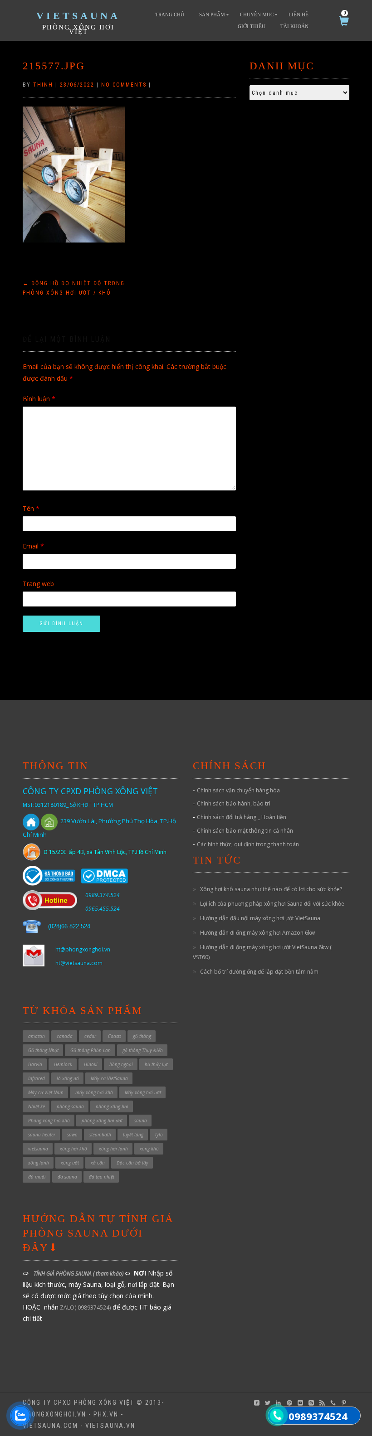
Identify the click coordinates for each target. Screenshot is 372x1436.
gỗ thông (142, 1036)
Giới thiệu (251, 26)
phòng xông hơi (112, 1106)
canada (65, 1036)
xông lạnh (38, 1162)
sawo (72, 1134)
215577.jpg (54, 66)
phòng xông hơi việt (78, 29)
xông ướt (70, 1162)
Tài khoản (294, 26)
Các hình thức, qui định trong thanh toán (248, 844)
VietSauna (78, 15)
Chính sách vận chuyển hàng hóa (238, 790)
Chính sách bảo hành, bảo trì (233, 803)
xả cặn (98, 1162)
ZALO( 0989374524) (85, 1307)
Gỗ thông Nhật (43, 1050)
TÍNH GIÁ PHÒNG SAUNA (63, 1273)
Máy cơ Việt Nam (46, 1092)
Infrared (36, 1078)
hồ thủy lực (156, 1064)
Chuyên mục (257, 14)
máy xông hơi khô (94, 1092)
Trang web (38, 583)
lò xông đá (68, 1078)
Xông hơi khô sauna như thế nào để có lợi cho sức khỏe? (271, 889)
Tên (31, 508)
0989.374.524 (102, 895)
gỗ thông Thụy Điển (142, 1050)
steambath (100, 1134)
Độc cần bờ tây (132, 1162)
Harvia (35, 1064)
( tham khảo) (109, 1273)
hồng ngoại (121, 1064)
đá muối (37, 1177)
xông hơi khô (73, 1148)
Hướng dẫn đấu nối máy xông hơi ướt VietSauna (260, 918)
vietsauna (38, 1148)
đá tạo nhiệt (101, 1177)
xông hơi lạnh (113, 1148)
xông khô (149, 1148)
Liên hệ (298, 14)
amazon (36, 1036)
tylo (159, 1134)
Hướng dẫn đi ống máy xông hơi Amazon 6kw (257, 932)
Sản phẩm (212, 14)
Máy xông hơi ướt (143, 1092)
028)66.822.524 (70, 926)
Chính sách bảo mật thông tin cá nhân (245, 830)
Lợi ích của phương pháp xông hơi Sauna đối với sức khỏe (272, 903)
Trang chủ (169, 14)
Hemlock (63, 1064)
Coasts (114, 1036)
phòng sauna (70, 1106)
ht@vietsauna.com (79, 963)
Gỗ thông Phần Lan (90, 1050)
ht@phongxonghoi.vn (82, 949)
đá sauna (67, 1177)
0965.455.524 (102, 908)
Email (33, 546)
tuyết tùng (133, 1134)
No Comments (124, 85)
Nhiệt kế (36, 1106)
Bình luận (39, 398)
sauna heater (41, 1134)
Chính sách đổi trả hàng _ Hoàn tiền (241, 817)
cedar (90, 1036)
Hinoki (91, 1064)
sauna (140, 1120)
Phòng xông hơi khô (49, 1120)
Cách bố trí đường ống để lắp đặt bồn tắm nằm (259, 971)
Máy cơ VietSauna (109, 1078)
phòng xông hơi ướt (102, 1120)
